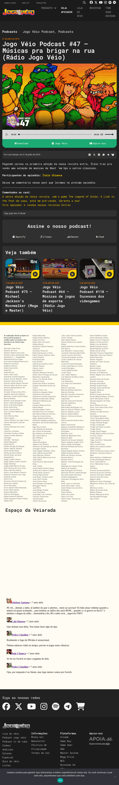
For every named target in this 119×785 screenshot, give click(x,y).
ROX (108, 744)
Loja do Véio (80, 11)
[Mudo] (101, 134)
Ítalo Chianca (52, 175)
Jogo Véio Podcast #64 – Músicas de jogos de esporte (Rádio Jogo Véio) (58, 299)
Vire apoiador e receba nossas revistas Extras (36, 205)
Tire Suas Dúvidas (110, 11)
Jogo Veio (13, 213)
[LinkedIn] (99, 154)
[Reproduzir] (7, 134)
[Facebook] (89, 154)
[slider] (109, 134)
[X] (94, 154)
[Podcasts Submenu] (55, 8)
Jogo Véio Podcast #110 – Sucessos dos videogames (94, 294)
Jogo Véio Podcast (39, 32)
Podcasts (47, 7)
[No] (115, 776)
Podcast (21, 213)
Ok (60, 780)
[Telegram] (108, 154)
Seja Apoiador (66, 10)
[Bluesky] (112, 154)
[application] (59, 134)
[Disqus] (59, 555)
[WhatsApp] (103, 154)
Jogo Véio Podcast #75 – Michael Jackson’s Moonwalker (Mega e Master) (21, 299)
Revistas (95, 7)
